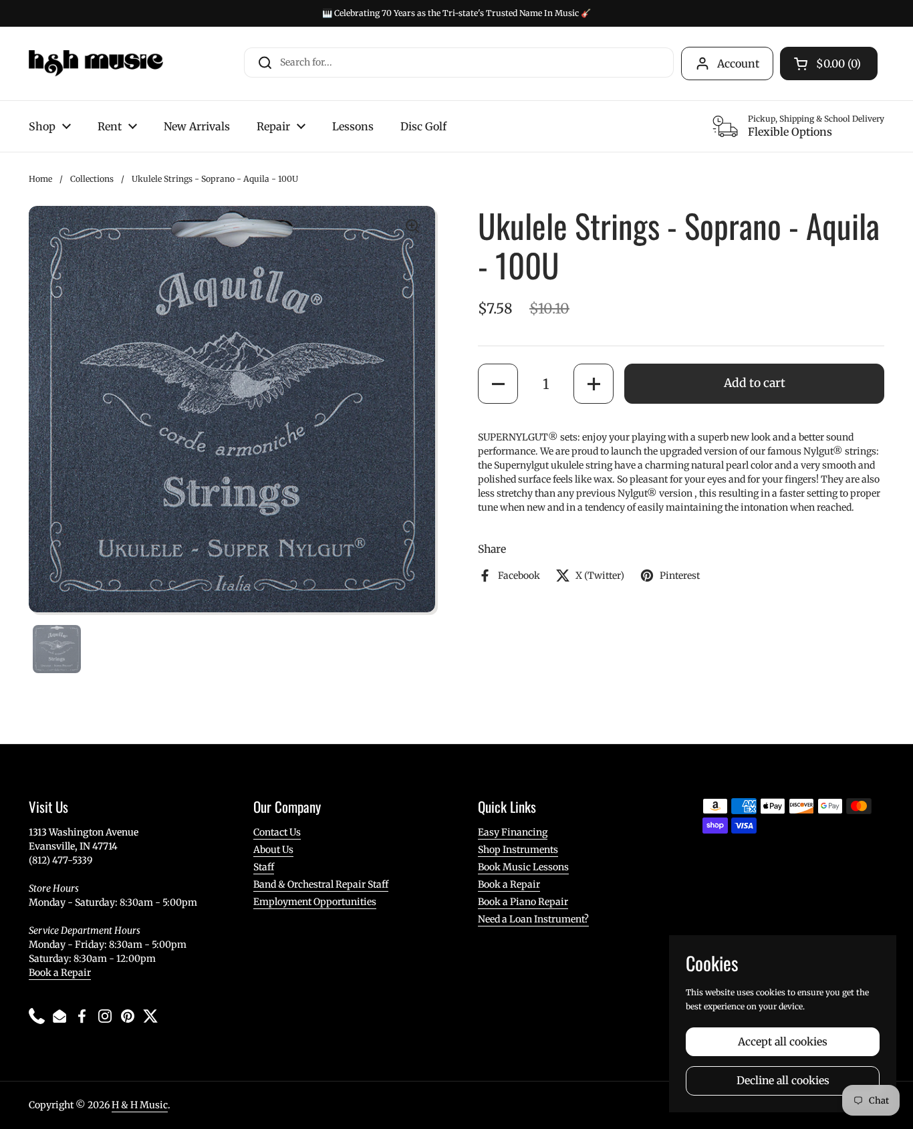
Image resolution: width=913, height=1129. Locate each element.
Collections (92, 179)
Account (738, 63)
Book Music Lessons (523, 867)
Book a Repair (60, 973)
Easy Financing (512, 832)
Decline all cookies (783, 1080)
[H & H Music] (96, 63)
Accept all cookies (782, 1041)
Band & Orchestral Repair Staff (320, 884)
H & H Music (140, 1105)
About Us (273, 850)
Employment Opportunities (314, 902)
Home (40, 179)
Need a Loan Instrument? (533, 919)
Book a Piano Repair (523, 902)
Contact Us (277, 832)
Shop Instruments (518, 850)
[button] (498, 384)
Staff (263, 867)
